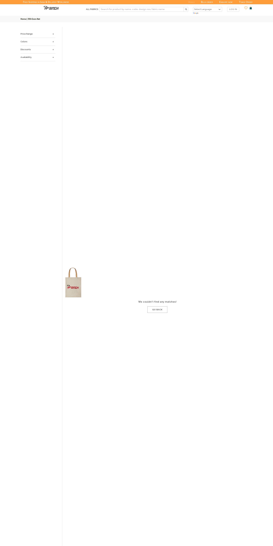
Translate (207, 13)
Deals (191, 2)
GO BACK (157, 310)
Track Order (245, 2)
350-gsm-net (34, 19)
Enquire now (226, 2)
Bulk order (207, 2)
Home (23, 19)
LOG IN (233, 9)
